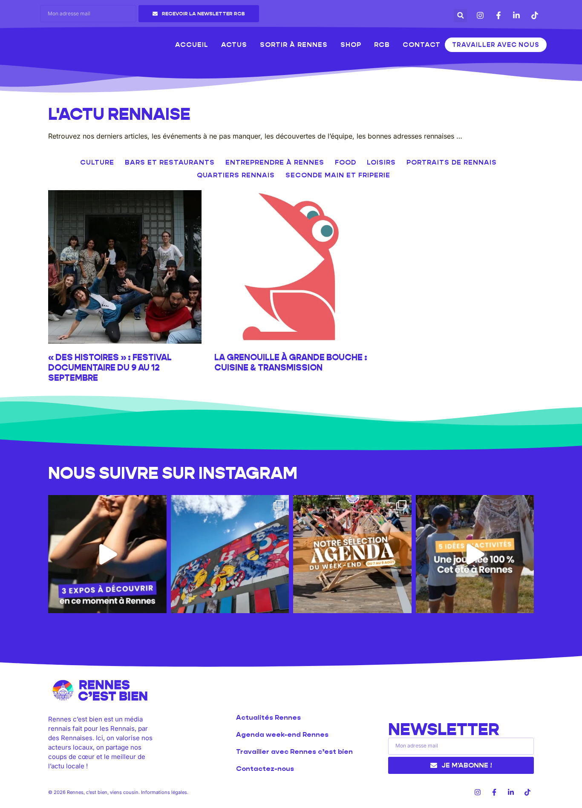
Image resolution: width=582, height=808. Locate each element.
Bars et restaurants (170, 162)
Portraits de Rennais (451, 162)
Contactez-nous (265, 768)
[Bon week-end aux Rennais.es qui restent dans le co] (352, 554)
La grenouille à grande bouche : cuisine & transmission (290, 362)
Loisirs (381, 162)
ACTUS (234, 44)
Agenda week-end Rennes (282, 734)
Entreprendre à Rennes (274, 162)
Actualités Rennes (268, 717)
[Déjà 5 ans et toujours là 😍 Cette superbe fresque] (230, 554)
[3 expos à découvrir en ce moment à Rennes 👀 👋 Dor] (107, 554)
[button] (460, 15)
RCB (382, 44)
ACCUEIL (191, 44)
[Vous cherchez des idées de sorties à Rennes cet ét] (475, 554)
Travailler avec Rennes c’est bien (294, 751)
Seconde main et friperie (337, 175)
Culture (97, 162)
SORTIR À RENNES (294, 44)
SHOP (350, 44)
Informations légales (164, 792)
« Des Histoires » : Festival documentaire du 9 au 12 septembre (110, 367)
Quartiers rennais (236, 175)
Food (345, 162)
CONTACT (422, 44)
